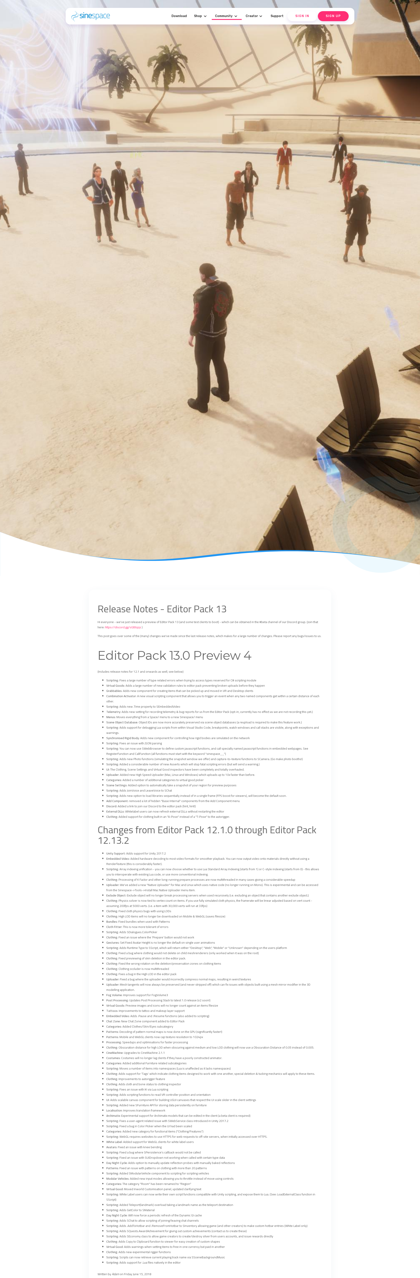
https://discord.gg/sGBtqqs (123, 627)
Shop (201, 16)
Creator (254, 16)
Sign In (302, 16)
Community (226, 16)
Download (179, 16)
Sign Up (333, 16)
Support (277, 16)
